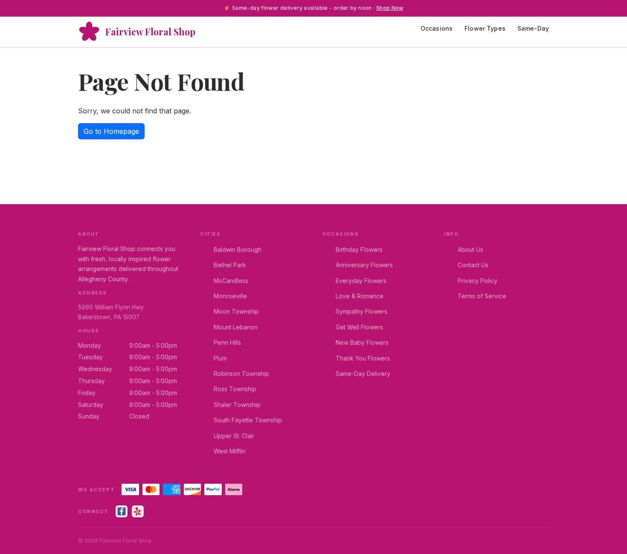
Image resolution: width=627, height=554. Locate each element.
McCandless (231, 280)
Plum (220, 358)
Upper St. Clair (234, 435)
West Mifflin (230, 451)
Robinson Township (241, 373)
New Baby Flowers (362, 342)
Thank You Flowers (363, 358)
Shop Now (389, 8)
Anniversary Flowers (364, 264)
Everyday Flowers (361, 280)
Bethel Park (230, 264)
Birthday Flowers (359, 249)
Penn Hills (227, 342)
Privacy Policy (477, 280)
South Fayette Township (248, 420)
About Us (470, 249)
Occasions (437, 28)
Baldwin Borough (237, 249)
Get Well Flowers (359, 327)
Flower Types (484, 28)
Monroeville (230, 296)
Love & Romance (359, 296)
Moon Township (236, 311)
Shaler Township (237, 404)
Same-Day (533, 28)
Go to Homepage (111, 131)
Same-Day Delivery (363, 373)
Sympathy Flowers (361, 311)
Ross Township (235, 388)
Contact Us (473, 264)
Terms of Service (482, 296)
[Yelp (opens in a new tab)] (138, 511)
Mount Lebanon (236, 327)
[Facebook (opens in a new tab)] (122, 511)
